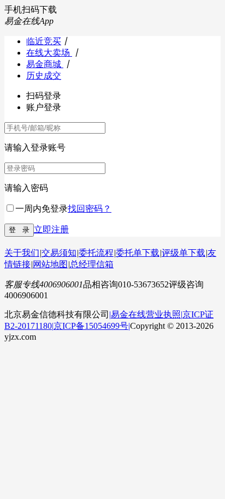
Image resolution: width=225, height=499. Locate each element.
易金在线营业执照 (146, 314)
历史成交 (43, 75)
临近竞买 (43, 41)
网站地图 (50, 264)
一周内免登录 (41, 208)
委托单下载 (137, 252)
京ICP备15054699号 (91, 325)
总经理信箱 (92, 264)
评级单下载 (183, 252)
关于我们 (21, 252)
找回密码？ (89, 208)
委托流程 (96, 252)
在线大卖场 (49, 52)
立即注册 (51, 229)
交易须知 (59, 252)
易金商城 (44, 64)
